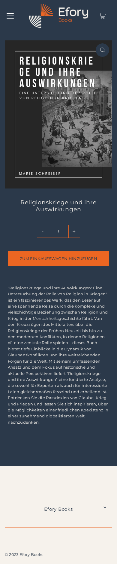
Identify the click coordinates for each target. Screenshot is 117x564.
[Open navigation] (10, 15)
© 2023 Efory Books (24, 554)
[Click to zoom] (102, 50)
